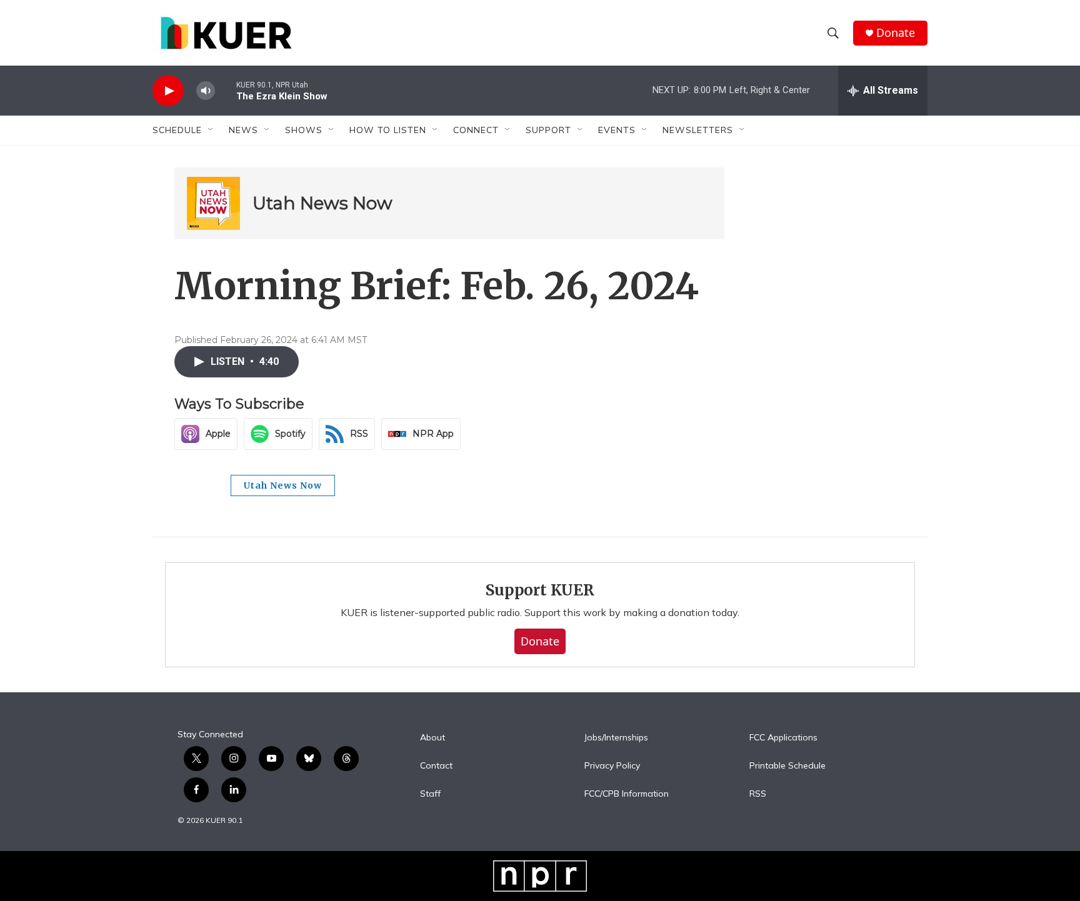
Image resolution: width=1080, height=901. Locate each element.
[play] (168, 91)
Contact (436, 766)
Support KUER (540, 590)
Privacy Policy (612, 766)
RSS (757, 794)
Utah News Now (322, 203)
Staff (430, 794)
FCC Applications (783, 738)
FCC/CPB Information (626, 794)
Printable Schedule (787, 766)
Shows (303, 130)
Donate (895, 32)
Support (548, 130)
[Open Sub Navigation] (211, 130)
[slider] (226, 90)
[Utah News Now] (213, 203)
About (432, 738)
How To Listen (387, 130)
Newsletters (697, 130)
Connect (476, 130)
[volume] (205, 91)
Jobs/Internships (616, 738)
